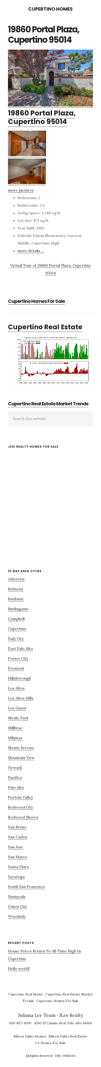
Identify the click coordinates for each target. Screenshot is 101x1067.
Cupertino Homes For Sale (36, 301)
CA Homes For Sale (50, 1043)
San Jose (15, 846)
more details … (30, 250)
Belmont (15, 589)
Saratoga (16, 876)
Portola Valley (20, 797)
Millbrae (15, 727)
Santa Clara (18, 866)
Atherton (16, 579)
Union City (17, 906)
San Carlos (17, 837)
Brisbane (16, 598)
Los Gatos (17, 708)
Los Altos (16, 688)
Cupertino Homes (50, 9)
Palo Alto (16, 787)
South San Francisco (26, 886)
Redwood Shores (23, 817)
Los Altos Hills (20, 698)
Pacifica (15, 777)
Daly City (16, 638)
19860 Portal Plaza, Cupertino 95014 (42, 117)
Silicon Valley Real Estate (68, 1036)
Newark (15, 767)
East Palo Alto (20, 648)
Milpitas (15, 737)
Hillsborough (19, 678)
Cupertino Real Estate (45, 327)
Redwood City (20, 807)
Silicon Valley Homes (30, 1036)
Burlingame (18, 608)
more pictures (21, 190)
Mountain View (21, 757)
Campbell (16, 618)
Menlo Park (18, 718)
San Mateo (17, 856)
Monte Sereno (21, 747)
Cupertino (17, 628)
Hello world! (19, 968)
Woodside (17, 916)
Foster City (18, 658)
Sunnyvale (17, 896)
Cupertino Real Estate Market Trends (48, 403)
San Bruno (17, 827)
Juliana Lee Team (37, 1015)
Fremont (16, 668)
